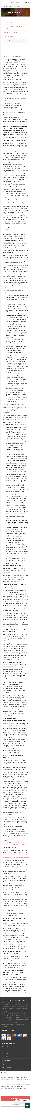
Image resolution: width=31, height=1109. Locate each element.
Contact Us (4, 1070)
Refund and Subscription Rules (10, 1067)
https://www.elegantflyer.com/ (12, 109)
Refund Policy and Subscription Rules (13, 27)
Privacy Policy (8, 41)
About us (7, 45)
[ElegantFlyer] (15, 2)
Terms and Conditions (10, 32)
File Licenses (8, 22)
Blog (3, 1064)
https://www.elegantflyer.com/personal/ (17, 857)
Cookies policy (18, 581)
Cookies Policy (8, 36)
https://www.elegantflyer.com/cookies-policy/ (13, 1088)
